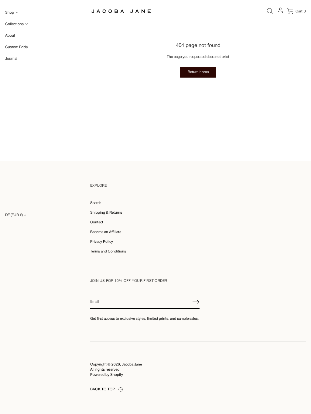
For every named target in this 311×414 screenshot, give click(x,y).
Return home (198, 72)
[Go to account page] (280, 12)
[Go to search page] (270, 11)
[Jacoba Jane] (121, 11)
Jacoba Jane (132, 364)
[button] (270, 11)
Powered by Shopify (106, 374)
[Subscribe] (196, 301)
